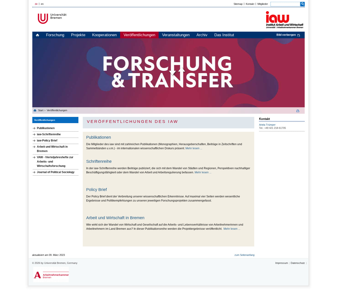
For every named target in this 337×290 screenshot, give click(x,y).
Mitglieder (262, 4)
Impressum (281, 263)
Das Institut (224, 35)
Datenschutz (298, 263)
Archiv (201, 35)
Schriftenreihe (99, 161)
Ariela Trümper (267, 124)
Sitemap (238, 4)
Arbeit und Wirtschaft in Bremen (52, 149)
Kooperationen (104, 35)
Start (41, 110)
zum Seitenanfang (244, 255)
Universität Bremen (67, 19)
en (42, 4)
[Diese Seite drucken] (299, 111)
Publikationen (46, 128)
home (37, 35)
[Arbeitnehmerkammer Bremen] (51, 274)
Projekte (78, 35)
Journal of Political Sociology (56, 172)
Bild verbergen (286, 34)
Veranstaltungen (176, 35)
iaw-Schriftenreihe (49, 134)
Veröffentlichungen (139, 35)
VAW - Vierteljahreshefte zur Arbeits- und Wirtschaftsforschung (55, 162)
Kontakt (250, 4)
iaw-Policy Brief (47, 140)
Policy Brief (96, 189)
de (36, 4)
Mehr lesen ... (193, 148)
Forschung (55, 35)
